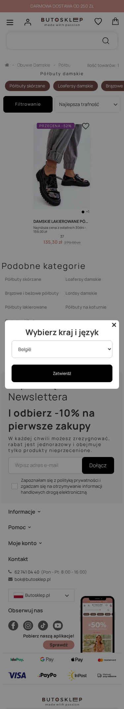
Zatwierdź (62, 373)
